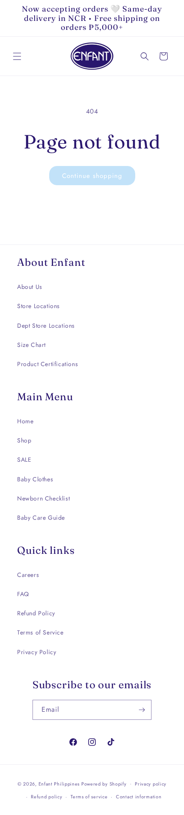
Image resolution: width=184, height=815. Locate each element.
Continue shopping (92, 175)
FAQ (23, 594)
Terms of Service (40, 632)
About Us (29, 286)
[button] (17, 56)
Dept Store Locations (46, 325)
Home (25, 421)
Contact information (138, 796)
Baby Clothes (35, 479)
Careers (28, 574)
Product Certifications (47, 364)
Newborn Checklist (43, 498)
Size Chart (31, 345)
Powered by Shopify (104, 783)
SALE (24, 459)
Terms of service (89, 796)
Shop (24, 440)
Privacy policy (150, 783)
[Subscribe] (141, 710)
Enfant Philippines (59, 783)
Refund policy (46, 796)
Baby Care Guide (41, 517)
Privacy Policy (36, 652)
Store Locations (38, 306)
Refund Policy (36, 613)
